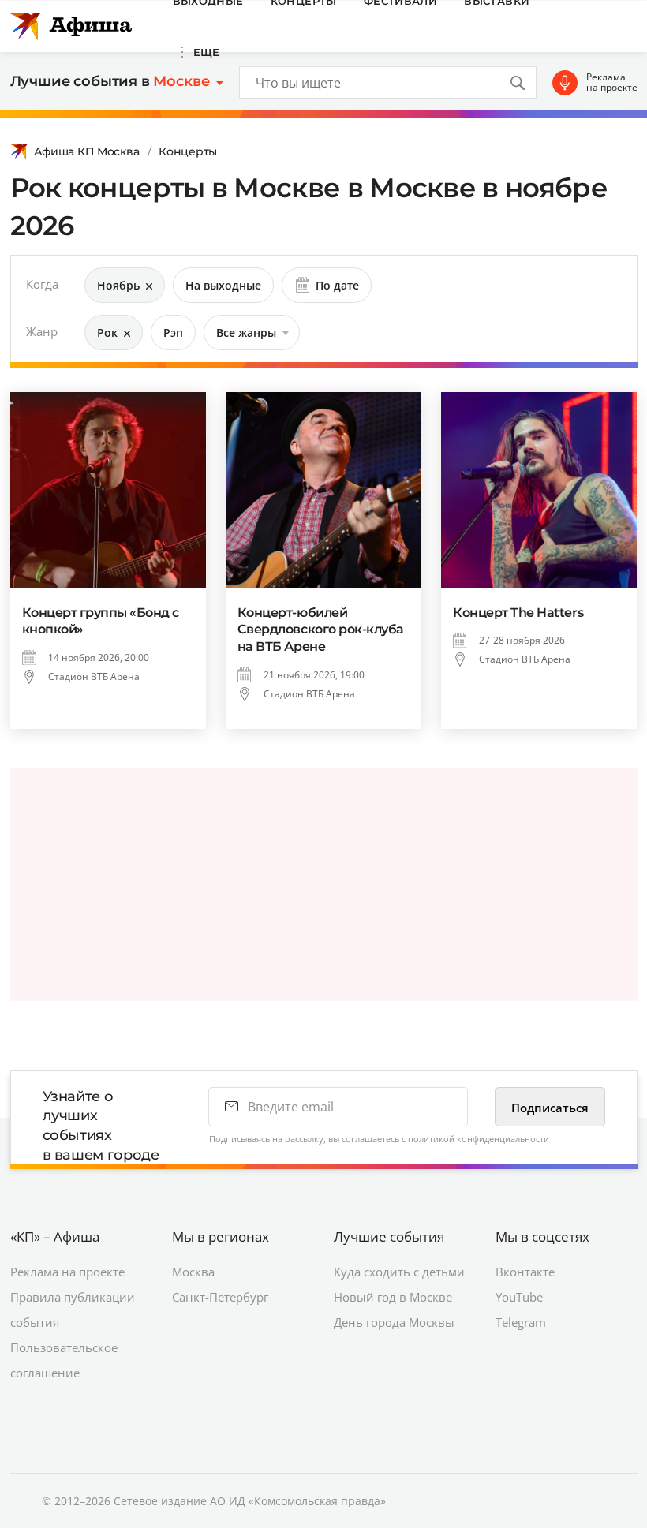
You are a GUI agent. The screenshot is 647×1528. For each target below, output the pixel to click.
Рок (107, 332)
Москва (193, 1272)
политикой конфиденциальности (478, 1139)
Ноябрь (118, 285)
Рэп (173, 332)
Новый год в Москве (393, 1297)
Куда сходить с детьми (399, 1272)
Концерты (188, 151)
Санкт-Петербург (220, 1297)
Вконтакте (525, 1272)
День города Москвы (394, 1322)
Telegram (521, 1322)
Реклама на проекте (612, 82)
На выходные (223, 285)
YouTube (519, 1297)
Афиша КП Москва (87, 151)
